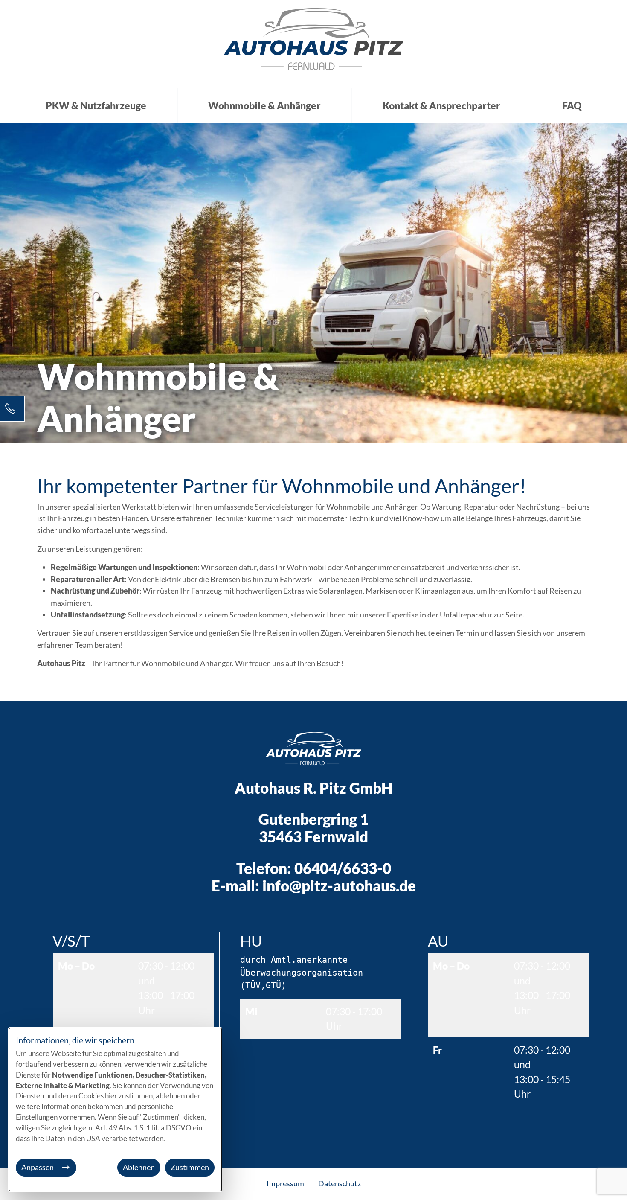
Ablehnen (139, 1167)
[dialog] (115, 1109)
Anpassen (37, 1167)
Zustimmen (190, 1167)
